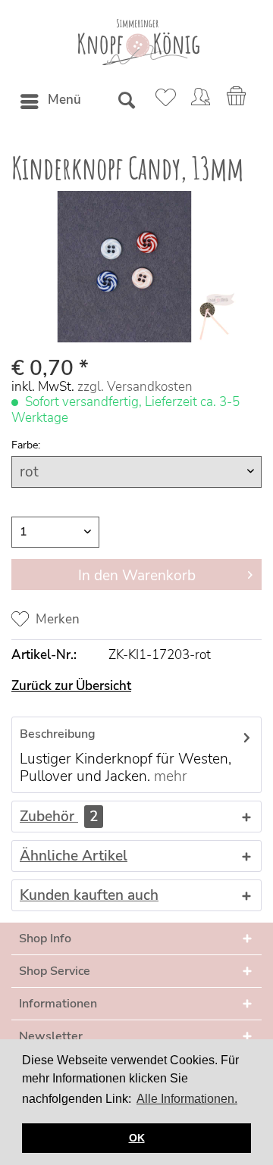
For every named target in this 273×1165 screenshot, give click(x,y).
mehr (170, 776)
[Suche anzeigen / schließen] (126, 101)
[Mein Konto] (200, 101)
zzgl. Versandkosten (135, 386)
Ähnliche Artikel (73, 856)
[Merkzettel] (163, 101)
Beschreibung (58, 734)
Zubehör (59, 816)
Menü (64, 99)
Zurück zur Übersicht (71, 686)
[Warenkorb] (237, 101)
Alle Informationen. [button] (186, 1098)
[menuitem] (50, 101)
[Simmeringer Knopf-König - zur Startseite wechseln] (137, 42)
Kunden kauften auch (89, 895)
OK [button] (137, 1138)
